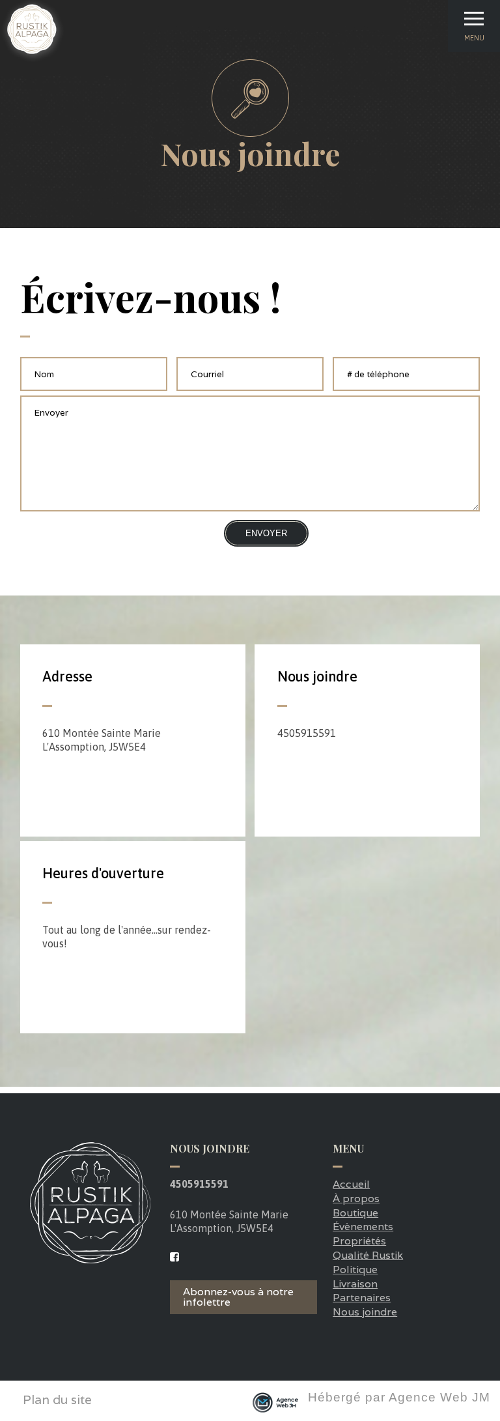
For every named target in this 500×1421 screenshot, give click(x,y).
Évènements (363, 1226)
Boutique (355, 1213)
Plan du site (57, 1400)
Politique (355, 1269)
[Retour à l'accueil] (32, 59)
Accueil (351, 1184)
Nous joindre (365, 1312)
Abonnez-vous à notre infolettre (238, 1297)
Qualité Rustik (368, 1255)
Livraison (355, 1284)
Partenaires (362, 1297)
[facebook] (174, 1257)
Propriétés (359, 1241)
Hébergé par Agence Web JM (399, 1397)
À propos (356, 1198)
